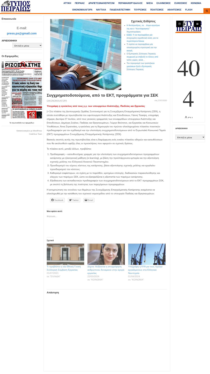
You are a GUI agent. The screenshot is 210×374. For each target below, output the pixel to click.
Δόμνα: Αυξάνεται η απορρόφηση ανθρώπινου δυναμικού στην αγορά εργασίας (105, 269)
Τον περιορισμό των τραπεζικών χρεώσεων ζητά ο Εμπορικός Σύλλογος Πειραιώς (141, 66)
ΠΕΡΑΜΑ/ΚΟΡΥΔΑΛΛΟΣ (130, 3)
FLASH (188, 10)
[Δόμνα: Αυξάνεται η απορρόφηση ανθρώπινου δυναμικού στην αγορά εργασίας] (106, 254)
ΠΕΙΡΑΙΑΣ (80, 3)
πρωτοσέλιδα (17, 123)
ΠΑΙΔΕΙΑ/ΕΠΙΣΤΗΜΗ (120, 10)
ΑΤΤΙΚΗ (67, 3)
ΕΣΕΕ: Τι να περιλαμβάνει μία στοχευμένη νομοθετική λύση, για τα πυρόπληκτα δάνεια (142, 38)
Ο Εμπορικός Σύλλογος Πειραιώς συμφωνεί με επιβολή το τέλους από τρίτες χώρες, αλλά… (142, 57)
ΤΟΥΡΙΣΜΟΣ (140, 10)
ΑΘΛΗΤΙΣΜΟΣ (174, 10)
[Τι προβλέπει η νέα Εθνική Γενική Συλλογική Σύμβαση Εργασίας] (65, 254)
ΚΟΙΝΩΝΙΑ (196, 3)
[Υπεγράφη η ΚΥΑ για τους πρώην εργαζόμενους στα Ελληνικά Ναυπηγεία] (147, 254)
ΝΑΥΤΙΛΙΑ (101, 10)
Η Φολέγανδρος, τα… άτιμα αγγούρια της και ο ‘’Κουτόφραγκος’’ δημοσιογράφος (143, 28)
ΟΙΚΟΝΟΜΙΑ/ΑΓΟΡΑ (82, 10)
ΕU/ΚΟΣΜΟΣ (180, 3)
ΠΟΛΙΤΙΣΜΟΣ (157, 10)
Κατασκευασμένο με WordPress (29, 131)
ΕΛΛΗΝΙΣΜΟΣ (164, 3)
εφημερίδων (29, 123)
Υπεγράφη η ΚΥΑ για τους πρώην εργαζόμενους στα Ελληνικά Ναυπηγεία (145, 269)
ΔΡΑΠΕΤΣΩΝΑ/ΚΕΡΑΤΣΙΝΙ (101, 3)
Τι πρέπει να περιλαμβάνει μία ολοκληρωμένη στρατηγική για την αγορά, (142, 47)
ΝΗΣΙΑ (149, 3)
